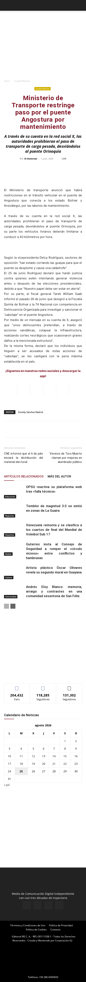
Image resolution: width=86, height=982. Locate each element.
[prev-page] (6, 606)
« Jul (7, 785)
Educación (10, 496)
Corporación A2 (63, 940)
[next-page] (12, 606)
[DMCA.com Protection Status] (43, 971)
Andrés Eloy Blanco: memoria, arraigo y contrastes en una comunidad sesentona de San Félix (54, 591)
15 (65, 756)
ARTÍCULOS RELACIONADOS (24, 476)
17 (9, 764)
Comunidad (10, 596)
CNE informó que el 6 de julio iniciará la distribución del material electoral (23, 458)
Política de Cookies (36, 929)
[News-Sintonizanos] (34, 674)
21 (54, 764)
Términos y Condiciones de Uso (27, 925)
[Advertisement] (43, 50)
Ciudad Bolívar (22, 81)
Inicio (7, 81)
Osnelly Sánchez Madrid (30, 412)
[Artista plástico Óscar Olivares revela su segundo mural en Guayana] (14, 572)
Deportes (9, 534)
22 (65, 764)
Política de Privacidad (61, 925)
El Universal (30, 158)
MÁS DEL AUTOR (59, 476)
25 (21, 771)
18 (21, 764)
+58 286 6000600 (48, 977)
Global (8, 554)
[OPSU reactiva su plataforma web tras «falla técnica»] (14, 491)
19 (33, 764)
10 (9, 756)
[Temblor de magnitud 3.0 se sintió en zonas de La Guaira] (14, 510)
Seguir (43, 686)
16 (76, 756)
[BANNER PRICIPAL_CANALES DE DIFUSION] (43, 18)
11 (21, 756)
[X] (48, 905)
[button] (6, 5)
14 (54, 756)
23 (76, 764)
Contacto (55, 929)
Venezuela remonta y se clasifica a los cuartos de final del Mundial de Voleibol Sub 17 (54, 529)
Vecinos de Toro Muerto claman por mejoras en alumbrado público (66, 458)
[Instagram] (38, 905)
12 (33, 756)
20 (43, 764)
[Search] (80, 5)
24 (9, 771)
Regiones (9, 515)
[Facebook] (27, 905)
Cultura (8, 577)
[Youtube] (59, 905)
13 (43, 756)
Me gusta (16, 686)
